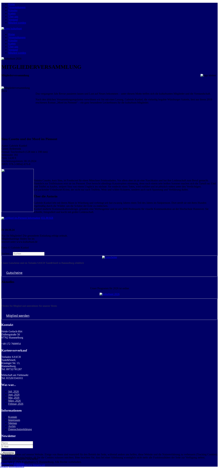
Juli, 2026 (13, 391)
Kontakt (12, 416)
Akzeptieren (6, 463)
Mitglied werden (17, 22)
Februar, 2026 (15, 403)
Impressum (14, 420)
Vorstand (13, 19)
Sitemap (12, 423)
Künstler (12, 10)
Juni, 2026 (14, 394)
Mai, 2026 (13, 397)
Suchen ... (6, 253)
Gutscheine (14, 273)
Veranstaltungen (16, 7)
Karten (12, 13)
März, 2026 (14, 400)
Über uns (13, 16)
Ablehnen (19, 463)
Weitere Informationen (12, 466)
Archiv (12, 426)
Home (11, 4)
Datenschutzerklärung (20, 429)
